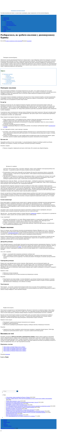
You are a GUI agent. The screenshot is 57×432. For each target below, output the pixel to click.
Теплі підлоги (9, 82)
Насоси (5, 26)
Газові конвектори (10, 77)
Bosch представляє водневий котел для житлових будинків (20, 409)
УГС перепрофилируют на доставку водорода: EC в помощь (20, 416)
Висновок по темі (7, 83)
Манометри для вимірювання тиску (14, 403)
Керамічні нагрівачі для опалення (14, 408)
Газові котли (9, 21)
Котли (4, 20)
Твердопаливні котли (11, 25)
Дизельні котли (9, 22)
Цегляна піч (8, 76)
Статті (4, 423)
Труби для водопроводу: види (13, 401)
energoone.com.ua (7, 426)
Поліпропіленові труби (11, 413)
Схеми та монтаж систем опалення (14, 41)
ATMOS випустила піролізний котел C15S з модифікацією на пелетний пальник (25, 411)
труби (19, 246)
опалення (29, 41)
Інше (4, 31)
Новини (5, 419)
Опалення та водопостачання (18, 10)
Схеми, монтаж (7, 29)
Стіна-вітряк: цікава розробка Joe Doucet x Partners (18, 397)
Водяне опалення (7, 78)
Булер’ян (8, 75)
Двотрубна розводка (10, 80)
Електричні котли (10, 24)
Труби (4, 30)
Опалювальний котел (13, 232)
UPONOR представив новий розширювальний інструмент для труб (22, 402)
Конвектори (6, 17)
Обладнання (6, 19)
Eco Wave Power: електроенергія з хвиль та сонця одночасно (20, 407)
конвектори (33, 213)
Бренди (5, 421)
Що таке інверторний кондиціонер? (14, 414)
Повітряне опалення (8, 74)
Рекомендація (6, 422)
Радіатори (5, 27)
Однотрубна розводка (10, 81)
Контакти (5, 424)
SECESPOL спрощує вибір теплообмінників (16, 404)
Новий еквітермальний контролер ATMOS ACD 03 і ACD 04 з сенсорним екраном (25, 412)
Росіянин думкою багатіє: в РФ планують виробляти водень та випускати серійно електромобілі (29, 398)
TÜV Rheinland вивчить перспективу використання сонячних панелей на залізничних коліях (28, 406)
